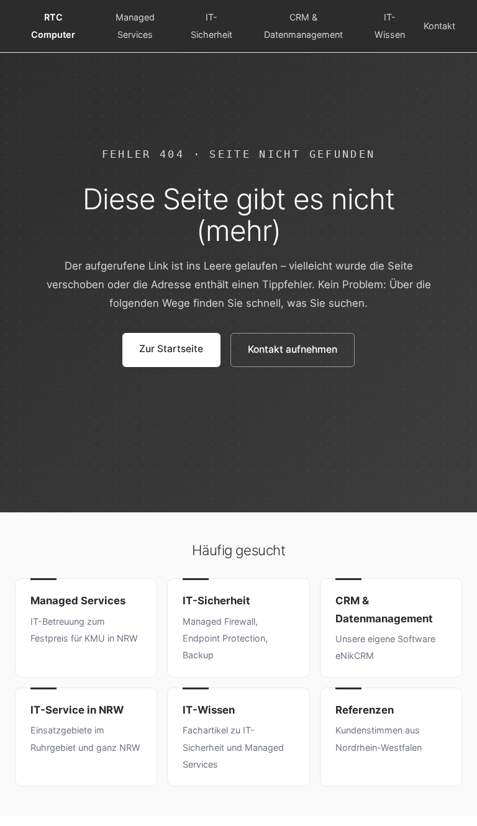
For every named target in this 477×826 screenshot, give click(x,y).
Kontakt (439, 25)
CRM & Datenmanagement (303, 25)
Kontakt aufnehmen (292, 349)
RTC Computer (53, 25)
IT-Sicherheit (211, 25)
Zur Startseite (171, 349)
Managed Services (135, 25)
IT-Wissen (390, 25)
